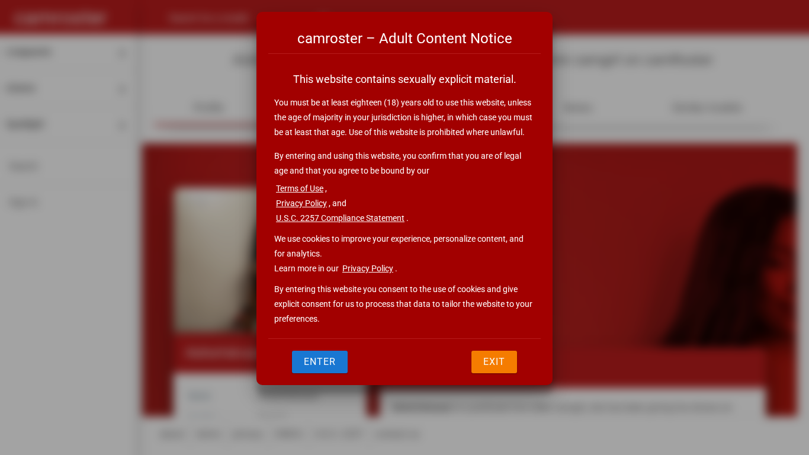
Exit (494, 361)
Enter (320, 361)
